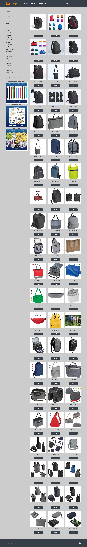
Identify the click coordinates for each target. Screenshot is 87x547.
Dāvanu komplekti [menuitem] (10, 23)
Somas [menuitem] (8, 54)
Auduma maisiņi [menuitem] (10, 49)
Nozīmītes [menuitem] (8, 68)
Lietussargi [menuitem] (8, 35)
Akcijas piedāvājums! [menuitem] (11, 21)
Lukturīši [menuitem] (8, 42)
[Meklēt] (27, 11)
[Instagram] (77, 543)
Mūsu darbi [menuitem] (40, 3)
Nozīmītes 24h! (17, 128)
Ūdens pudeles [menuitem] (9, 28)
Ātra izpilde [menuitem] (8, 19)
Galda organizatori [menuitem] (10, 65)
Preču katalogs (34, 11)
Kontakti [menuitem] (65, 3)
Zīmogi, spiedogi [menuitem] (10, 72)
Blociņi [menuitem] (7, 58)
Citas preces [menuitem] (9, 75)
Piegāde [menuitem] (58, 3)
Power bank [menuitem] (9, 44)
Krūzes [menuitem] (7, 30)
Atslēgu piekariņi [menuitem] (10, 40)
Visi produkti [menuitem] (9, 16)
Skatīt (38, 35)
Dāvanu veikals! (16, 104)
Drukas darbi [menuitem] (9, 70)
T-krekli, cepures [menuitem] (10, 47)
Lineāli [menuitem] (7, 61)
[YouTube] (80, 543)
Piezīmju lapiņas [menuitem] (10, 37)
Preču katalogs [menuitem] (23, 3)
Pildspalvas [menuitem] (8, 63)
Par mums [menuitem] (48, 3)
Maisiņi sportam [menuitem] (10, 51)
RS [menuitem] (53, 3)
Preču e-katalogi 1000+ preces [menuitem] (13, 77)
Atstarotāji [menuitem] (8, 33)
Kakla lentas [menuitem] (9, 56)
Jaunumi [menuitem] (32, 3)
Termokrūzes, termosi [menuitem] (11, 26)
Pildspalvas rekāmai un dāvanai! (17, 81)
